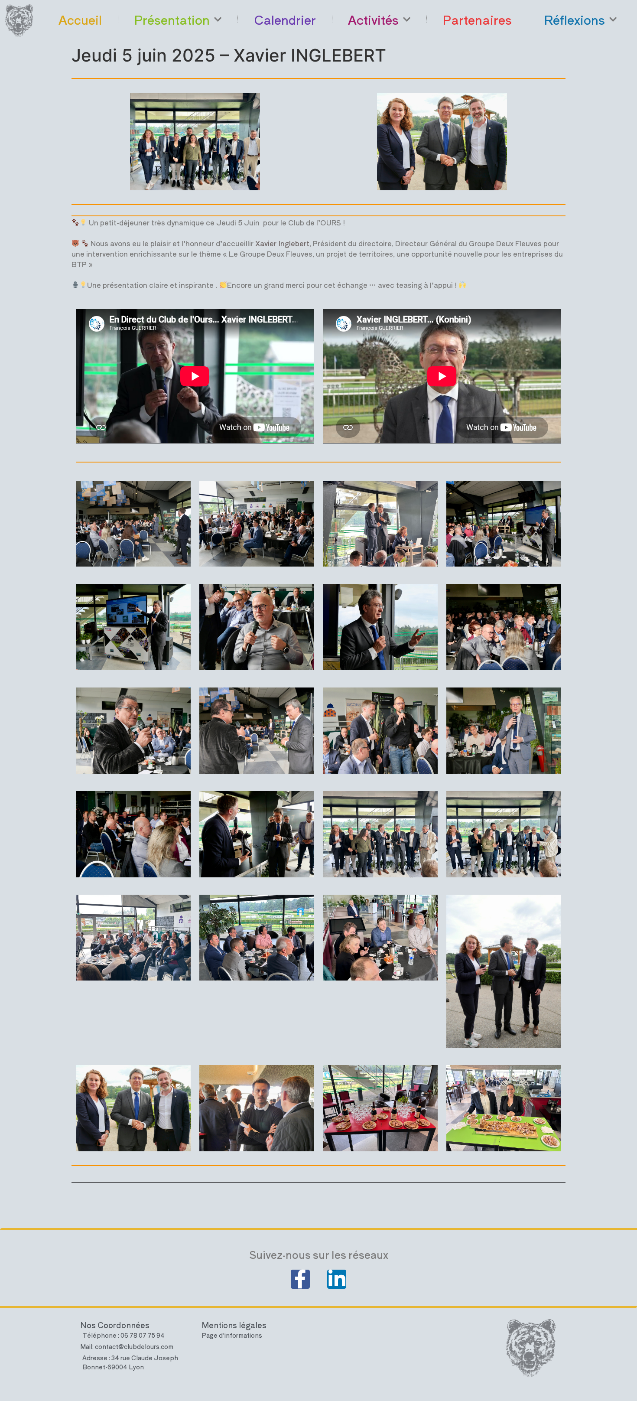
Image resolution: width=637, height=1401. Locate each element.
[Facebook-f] (300, 1279)
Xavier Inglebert (282, 243)
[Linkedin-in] (336, 1279)
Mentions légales (234, 1324)
